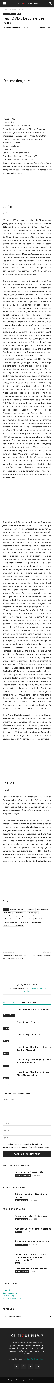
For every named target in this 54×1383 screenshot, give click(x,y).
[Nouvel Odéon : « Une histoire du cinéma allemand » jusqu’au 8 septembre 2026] (8, 1260)
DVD (18, 14)
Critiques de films (21, 1200)
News (17, 1263)
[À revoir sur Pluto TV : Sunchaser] (8, 1221)
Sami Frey (7, 925)
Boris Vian (7, 913)
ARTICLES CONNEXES (11, 1002)
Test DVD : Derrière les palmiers (33, 1009)
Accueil (5, 10)
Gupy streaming (10, 1293)
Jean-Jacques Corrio (13, 27)
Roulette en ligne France (13, 1298)
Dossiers (18, 1232)
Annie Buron (30, 910)
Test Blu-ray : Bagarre (28, 1022)
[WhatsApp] (23, 33)
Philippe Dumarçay (10, 922)
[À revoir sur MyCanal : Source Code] (8, 1247)
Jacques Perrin (9, 916)
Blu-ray (5, 1041)
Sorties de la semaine (16, 1165)
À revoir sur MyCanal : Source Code (32, 1241)
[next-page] (8, 1084)
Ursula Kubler (18, 925)
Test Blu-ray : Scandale (41, 956)
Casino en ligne (9, 1295)
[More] (29, 33)
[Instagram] (23, 1366)
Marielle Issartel (40, 919)
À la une (6, 1028)
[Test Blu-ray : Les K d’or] (9, 1037)
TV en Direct (8, 1290)
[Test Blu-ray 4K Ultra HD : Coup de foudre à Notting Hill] (9, 1050)
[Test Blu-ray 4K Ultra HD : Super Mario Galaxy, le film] (9, 1074)
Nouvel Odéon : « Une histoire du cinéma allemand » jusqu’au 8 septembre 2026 (31, 1257)
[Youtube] (37, 1366)
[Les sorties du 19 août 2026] (8, 1178)
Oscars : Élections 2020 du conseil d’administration (14, 957)
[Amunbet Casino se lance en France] (8, 1234)
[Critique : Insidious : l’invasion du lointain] (8, 1200)
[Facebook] (5, 33)
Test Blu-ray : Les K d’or (29, 1034)
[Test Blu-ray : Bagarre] (9, 1025)
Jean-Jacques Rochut (23, 916)
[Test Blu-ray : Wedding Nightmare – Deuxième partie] (9, 1062)
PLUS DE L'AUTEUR (29, 1002)
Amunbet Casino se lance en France (33, 1228)
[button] (4, 3)
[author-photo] (27, 981)
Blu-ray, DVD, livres (17, 10)
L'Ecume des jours (10, 919)
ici (36, 739)
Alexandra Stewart (16, 910)
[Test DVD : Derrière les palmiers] (9, 1012)
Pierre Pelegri (24, 922)
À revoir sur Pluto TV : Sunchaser (31, 1216)
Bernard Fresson (43, 910)
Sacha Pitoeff (36, 922)
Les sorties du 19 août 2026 (29, 1172)
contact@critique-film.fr (34, 1359)
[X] (11, 33)
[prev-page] (4, 1084)
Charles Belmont (19, 913)
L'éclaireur (36, 916)
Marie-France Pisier (25, 919)
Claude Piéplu (32, 913)
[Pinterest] (17, 33)
